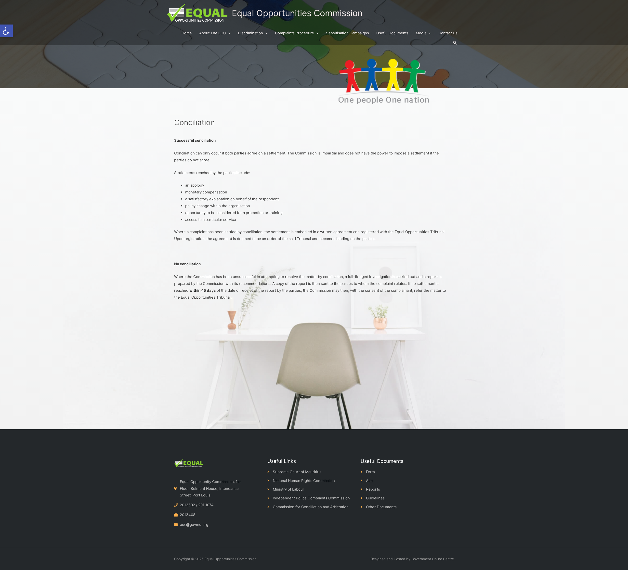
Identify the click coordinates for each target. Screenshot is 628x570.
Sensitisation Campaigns (347, 33)
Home (187, 33)
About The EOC (212, 33)
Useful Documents (392, 33)
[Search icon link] (455, 42)
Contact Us (448, 33)
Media (421, 33)
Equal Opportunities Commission (297, 13)
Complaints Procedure (294, 33)
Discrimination (250, 33)
